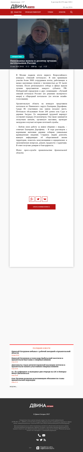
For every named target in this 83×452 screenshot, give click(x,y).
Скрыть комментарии (41, 206)
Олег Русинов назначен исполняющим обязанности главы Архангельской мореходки (38, 379)
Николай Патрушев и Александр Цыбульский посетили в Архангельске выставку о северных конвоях (37, 359)
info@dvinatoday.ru (43, 435)
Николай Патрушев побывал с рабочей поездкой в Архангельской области (41, 352)
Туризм (50, 12)
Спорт (38, 12)
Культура (62, 12)
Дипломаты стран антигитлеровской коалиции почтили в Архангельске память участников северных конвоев (38, 365)
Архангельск (15, 2)
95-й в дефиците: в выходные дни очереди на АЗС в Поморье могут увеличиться (39, 372)
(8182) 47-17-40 (39, 435)
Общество (18, 12)
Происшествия (29, 12)
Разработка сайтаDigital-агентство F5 (47, 447)
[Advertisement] (41, 175)
